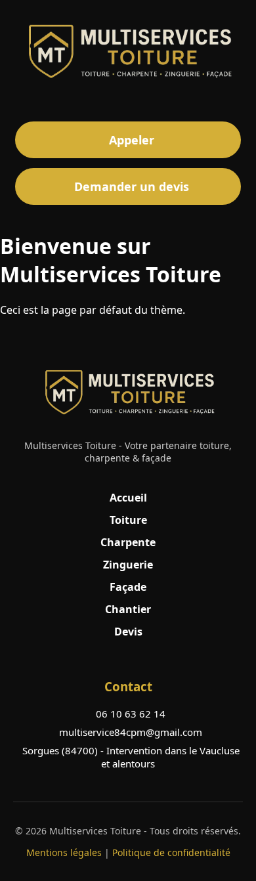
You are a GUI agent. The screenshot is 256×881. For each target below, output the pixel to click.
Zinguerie (128, 564)
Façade (128, 587)
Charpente (128, 542)
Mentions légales (64, 852)
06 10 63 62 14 (130, 713)
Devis (128, 631)
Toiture (128, 520)
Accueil (128, 497)
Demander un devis (131, 186)
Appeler (131, 140)
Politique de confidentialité (171, 852)
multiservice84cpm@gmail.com (130, 732)
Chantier (128, 609)
